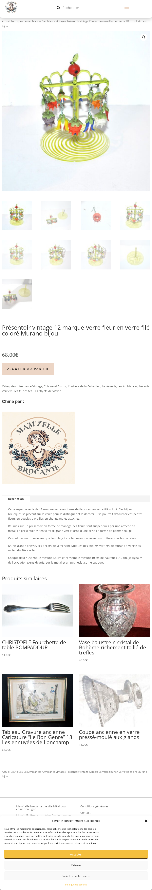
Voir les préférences (76, 876)
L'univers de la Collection (84, 386)
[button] (146, 821)
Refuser (76, 865)
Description (16, 499)
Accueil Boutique (12, 21)
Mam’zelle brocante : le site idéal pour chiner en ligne (41, 807)
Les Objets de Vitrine (47, 391)
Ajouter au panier (28, 368)
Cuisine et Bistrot (55, 386)
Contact (85, 813)
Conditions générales (94, 806)
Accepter (76, 854)
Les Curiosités (23, 391)
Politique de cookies (76, 884)
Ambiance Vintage (54, 21)
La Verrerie (109, 386)
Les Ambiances (32, 21)
